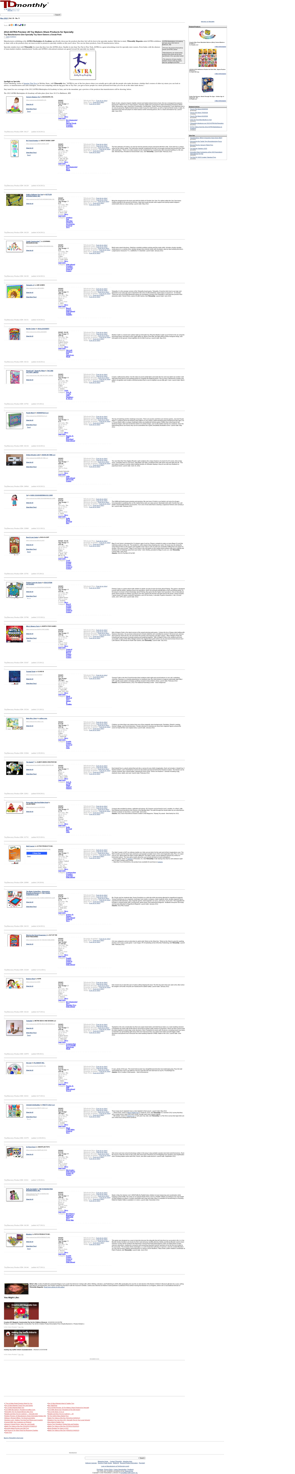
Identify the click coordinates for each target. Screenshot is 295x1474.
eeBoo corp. (43, 718)
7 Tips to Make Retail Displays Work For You (18, 1403)
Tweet (29, 111)
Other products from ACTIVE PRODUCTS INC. (38, 849)
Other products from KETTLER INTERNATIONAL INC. (40, 199)
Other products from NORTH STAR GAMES (37, 629)
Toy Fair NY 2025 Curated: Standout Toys (203, 157)
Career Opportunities (120, 1469)
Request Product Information (129, 1463)
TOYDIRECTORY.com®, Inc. (129, 1473)
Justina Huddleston (11, 36)
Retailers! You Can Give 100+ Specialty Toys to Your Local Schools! (69, 1420)
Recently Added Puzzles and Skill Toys (17, 1428)
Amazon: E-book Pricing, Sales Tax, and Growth (20, 1424)
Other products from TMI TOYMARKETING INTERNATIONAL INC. (37, 1194)
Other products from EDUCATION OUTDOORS (38, 587)
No (23, 1327)
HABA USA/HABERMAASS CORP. (41, 495)
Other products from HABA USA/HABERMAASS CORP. (40, 498)
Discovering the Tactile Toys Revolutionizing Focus (206, 141)
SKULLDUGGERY (43, 329)
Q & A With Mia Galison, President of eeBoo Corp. (20, 1410)
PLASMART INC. (39, 1063)
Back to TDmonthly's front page (13, 1438)
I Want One (37, 853)
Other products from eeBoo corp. (35, 721)
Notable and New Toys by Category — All (61, 1414)
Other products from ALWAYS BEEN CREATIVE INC (40, 765)
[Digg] (18, 25)
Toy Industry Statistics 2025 (198, 148)
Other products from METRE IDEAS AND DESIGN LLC (40, 1024)
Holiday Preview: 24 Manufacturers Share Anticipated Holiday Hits (25, 1416)
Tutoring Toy (130, 1116)
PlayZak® (142, 1463)
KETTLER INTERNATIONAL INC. (39, 195)
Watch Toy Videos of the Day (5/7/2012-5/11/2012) (63, 1426)
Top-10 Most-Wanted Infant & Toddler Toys (61, 1403)
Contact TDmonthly (116, 1461)
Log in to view (102, 100)
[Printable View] (9, 25)
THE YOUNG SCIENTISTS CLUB (38, 894)
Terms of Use (129, 1471)
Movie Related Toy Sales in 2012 (58, 1428)
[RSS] (12, 25)
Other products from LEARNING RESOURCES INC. (39, 246)
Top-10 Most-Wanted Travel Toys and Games (19, 1405)
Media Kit (116, 1463)
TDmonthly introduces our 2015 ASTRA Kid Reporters (207, 123)
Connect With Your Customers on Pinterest (18, 1422)
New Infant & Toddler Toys (56, 1422)
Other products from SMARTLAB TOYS (36, 1150)
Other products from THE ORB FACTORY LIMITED (39, 375)
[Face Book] (16, 25)
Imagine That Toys (30, 83)
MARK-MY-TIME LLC (48, 455)
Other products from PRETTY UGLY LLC (37, 1108)
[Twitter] (14, 25)
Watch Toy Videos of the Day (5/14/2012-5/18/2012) (21, 1426)
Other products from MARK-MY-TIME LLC (37, 458)
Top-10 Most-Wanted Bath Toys (14, 1407)
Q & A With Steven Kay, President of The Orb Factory (64, 1410)
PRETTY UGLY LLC (48, 1105)
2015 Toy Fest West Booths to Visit (201, 120)
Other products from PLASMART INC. (36, 1066)
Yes (19, 1327)
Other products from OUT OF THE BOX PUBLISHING (40, 939)
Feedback (130, 1469)
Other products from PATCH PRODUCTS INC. (38, 1237)
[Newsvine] (23, 25)
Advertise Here (127, 1461)
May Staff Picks (52, 1405)
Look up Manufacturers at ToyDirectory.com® (115, 1466)
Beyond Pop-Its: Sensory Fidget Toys (201, 145)
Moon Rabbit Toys (133, 1112)
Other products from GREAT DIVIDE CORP (37, 143)
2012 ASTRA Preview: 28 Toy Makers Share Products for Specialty (68, 1407)
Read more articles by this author (54, 1287)
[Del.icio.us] (20, 25)
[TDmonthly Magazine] (24, 11)
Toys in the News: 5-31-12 (56, 1412)
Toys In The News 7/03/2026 (199, 112)
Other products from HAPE (33, 981)
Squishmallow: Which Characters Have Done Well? (206, 138)
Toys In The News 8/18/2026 (199, 109)
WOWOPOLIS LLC (43, 413)
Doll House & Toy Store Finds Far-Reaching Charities (21, 1430)
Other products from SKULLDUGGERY (36, 331)
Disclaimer (100, 1469)
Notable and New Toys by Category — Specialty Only (21, 1414)
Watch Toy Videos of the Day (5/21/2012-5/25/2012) (64, 1418)
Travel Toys (8, 1432)
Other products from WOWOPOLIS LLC (36, 416)
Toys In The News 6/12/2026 (199, 116)
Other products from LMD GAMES (35, 288)
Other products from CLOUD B (34, 674)
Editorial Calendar (91, 1463)
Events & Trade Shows (105, 1463)
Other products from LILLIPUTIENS (35, 807)
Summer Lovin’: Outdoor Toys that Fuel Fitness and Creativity (24, 1420)
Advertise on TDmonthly (207, 21)
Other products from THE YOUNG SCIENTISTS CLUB (40, 897)
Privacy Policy (108, 1469)
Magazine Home (103, 1461)
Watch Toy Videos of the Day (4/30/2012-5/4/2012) (63, 1430)
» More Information (220, 46)
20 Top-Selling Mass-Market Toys (58, 1416)
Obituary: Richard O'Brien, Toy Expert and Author (20, 1418)
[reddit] (25, 25)
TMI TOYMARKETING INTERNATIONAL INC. (39, 1189)
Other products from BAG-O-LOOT (35, 540)
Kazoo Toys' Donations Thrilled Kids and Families (63, 1424)
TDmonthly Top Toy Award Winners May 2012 (19, 1412)
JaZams (129, 859)
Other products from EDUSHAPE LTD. (36, 100)
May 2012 (4, 18)
